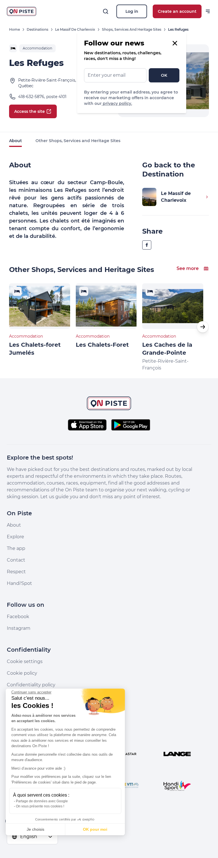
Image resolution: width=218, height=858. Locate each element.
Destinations (37, 29)
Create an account (177, 11)
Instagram (18, 628)
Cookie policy (22, 673)
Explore (15, 536)
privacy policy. (117, 103)
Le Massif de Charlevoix (75, 29)
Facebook (18, 616)
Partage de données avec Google (42, 801)
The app (16, 548)
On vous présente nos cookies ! (40, 806)
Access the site (29, 111)
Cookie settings (25, 661)
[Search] (105, 11)
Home (14, 29)
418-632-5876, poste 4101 (42, 96)
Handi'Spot (19, 583)
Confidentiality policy (31, 684)
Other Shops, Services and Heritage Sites (77, 140)
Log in (131, 11)
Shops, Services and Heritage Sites (131, 29)
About (15, 140)
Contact (16, 560)
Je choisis (35, 829)
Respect (16, 571)
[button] (202, 327)
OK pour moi (95, 829)
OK (164, 75)
